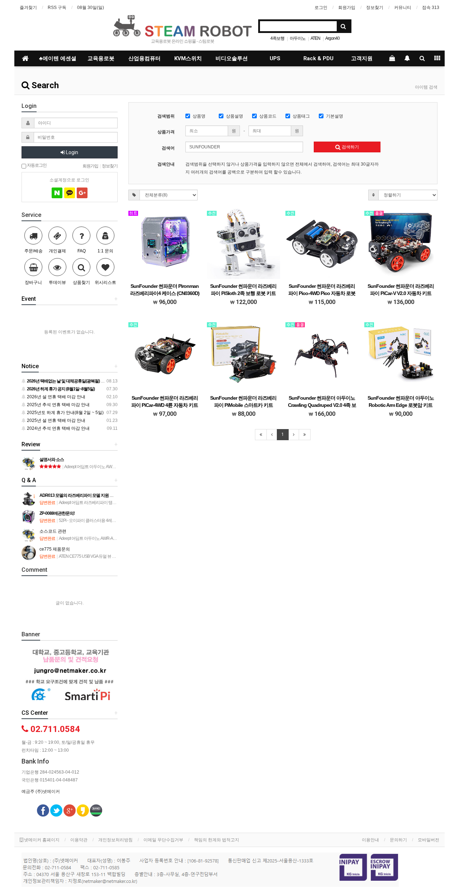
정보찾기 (374, 7)
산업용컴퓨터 (144, 58)
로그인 (320, 7)
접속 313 (430, 7)
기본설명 (334, 116)
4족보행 (277, 38)
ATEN (315, 38)
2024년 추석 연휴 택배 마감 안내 (58, 428)
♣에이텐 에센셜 (57, 58)
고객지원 (362, 58)
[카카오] (69, 192)
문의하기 (398, 839)
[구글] (82, 192)
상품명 (199, 116)
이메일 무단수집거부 (163, 839)
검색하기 (350, 146)
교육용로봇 (100, 58)
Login (71, 152)
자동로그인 (36, 164)
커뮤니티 (402, 7)
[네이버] (57, 192)
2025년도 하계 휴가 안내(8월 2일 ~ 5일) (65, 412)
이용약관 (78, 839)
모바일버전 (428, 839)
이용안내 (370, 839)
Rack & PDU (318, 58)
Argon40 (332, 38)
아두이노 (298, 38)
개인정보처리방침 (115, 839)
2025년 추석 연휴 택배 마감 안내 (58, 404)
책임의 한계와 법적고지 (216, 839)
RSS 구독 (57, 7)
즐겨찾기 (28, 7)
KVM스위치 (188, 58)
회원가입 (346, 7)
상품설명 (234, 116)
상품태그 (301, 116)
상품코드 (267, 116)
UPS (275, 58)
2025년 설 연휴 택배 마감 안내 (55, 420)
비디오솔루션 (232, 58)
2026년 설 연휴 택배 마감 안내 (55, 396)
